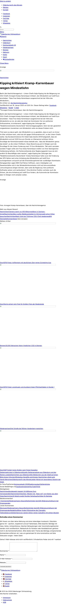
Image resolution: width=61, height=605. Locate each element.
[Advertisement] (30, 192)
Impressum (7, 597)
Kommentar (4, 551)
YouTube (6, 18)
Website (3, 562)
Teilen (19, 219)
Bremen (5, 50)
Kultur (5, 55)
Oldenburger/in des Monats (12, 5)
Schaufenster (9, 59)
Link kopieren (24, 219)
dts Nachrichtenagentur (19, 103)
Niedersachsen (8, 47)
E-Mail (16, 108)
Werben (5, 7)
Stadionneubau (34, 484)
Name (2, 555)
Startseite (3, 219)
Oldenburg (6, 43)
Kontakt (5, 10)
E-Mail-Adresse (6, 559)
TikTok (5, 21)
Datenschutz (7, 600)
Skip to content (5, 1)
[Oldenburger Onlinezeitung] (10, 570)
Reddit (11, 108)
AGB (4, 602)
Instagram (6, 16)
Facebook (6, 14)
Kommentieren (12, 219)
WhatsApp (6, 23)
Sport (5, 57)
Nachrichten (7, 40)
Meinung (6, 52)
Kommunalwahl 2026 (21, 484)
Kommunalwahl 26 (9, 45)
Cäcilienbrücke (44, 484)
